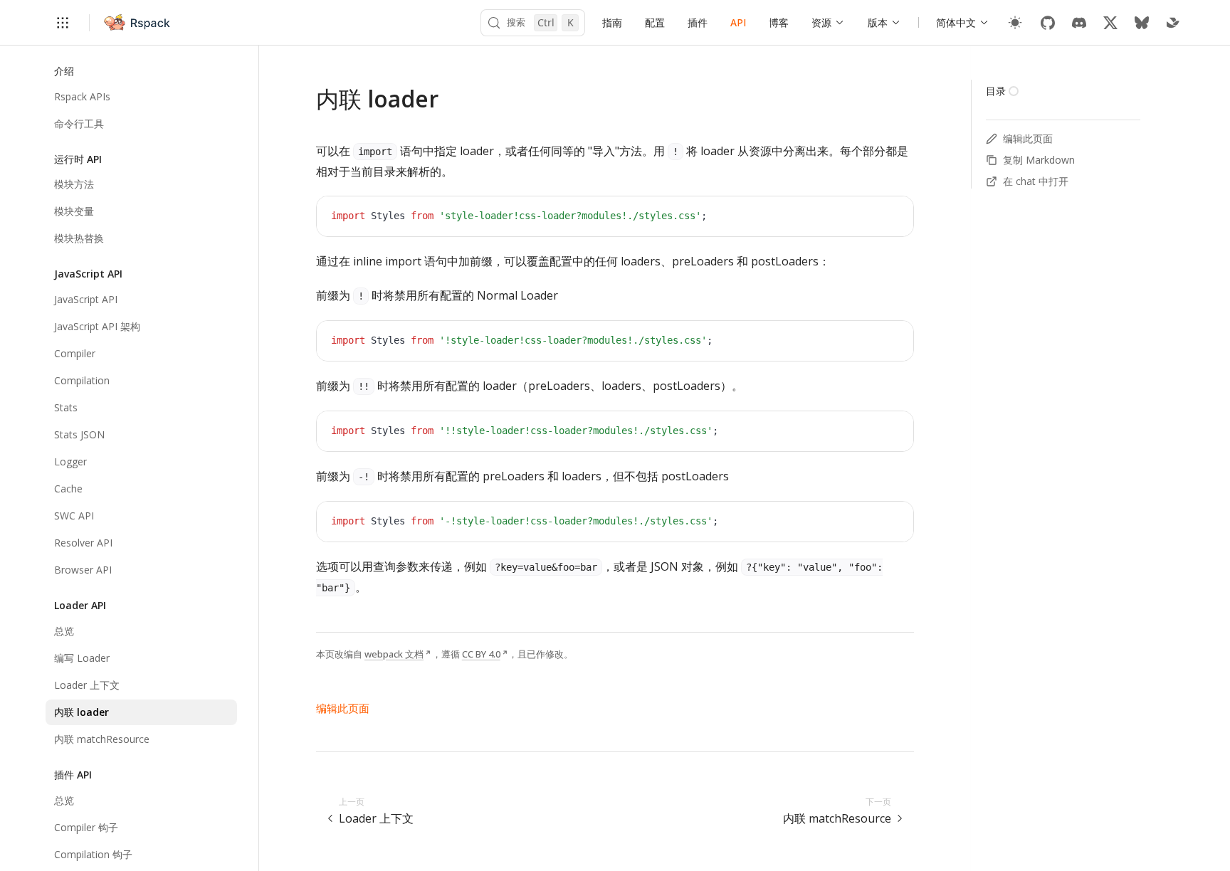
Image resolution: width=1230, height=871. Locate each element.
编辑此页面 (342, 708)
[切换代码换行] (870, 218)
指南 (612, 22)
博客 (779, 22)
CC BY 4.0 (481, 654)
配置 (655, 22)
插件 (698, 22)
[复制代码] (892, 218)
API (738, 22)
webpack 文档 (394, 654)
